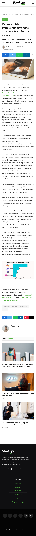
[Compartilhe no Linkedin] (26, 55)
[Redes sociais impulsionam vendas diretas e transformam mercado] (18, 69)
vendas (5, 310)
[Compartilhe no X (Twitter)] (12, 55)
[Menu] (3, 3)
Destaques (6, 306)
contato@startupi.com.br (14, 469)
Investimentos (10, 525)
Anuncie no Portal (25, 525)
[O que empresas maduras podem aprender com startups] (18, 382)
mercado (15, 306)
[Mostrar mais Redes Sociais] (32, 55)
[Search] (33, 3)
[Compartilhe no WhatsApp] (19, 55)
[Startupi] (19, 3)
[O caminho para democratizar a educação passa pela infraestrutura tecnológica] (18, 352)
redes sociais (24, 306)
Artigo (5, 19)
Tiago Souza (11, 47)
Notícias (11, 522)
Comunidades (21, 522)
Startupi (11, 530)
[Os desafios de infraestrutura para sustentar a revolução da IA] (18, 411)
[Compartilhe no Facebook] (5, 55)
